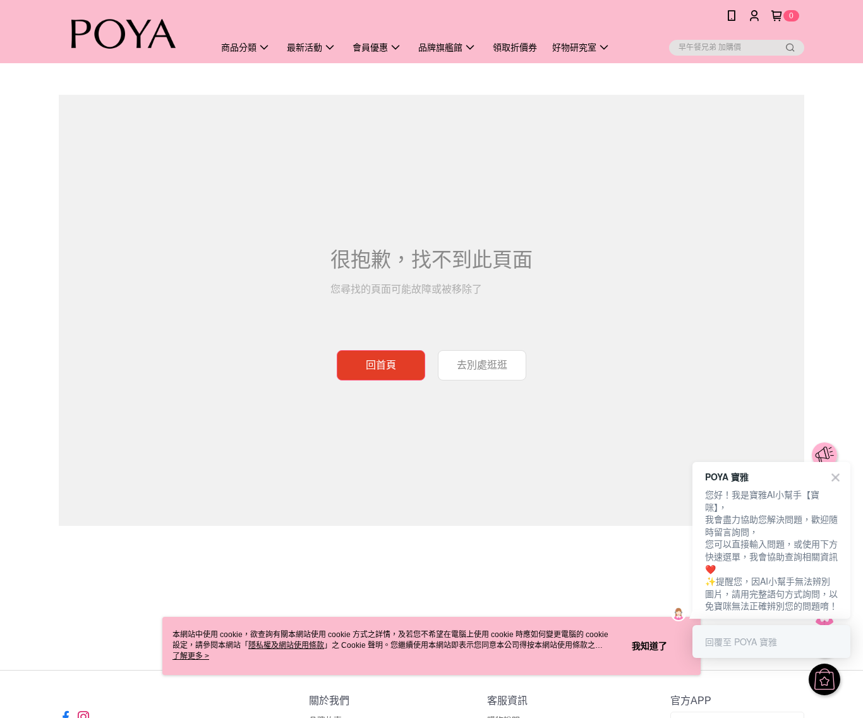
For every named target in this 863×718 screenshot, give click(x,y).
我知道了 (649, 646)
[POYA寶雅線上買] (129, 33)
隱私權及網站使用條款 (286, 645)
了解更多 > (190, 656)
